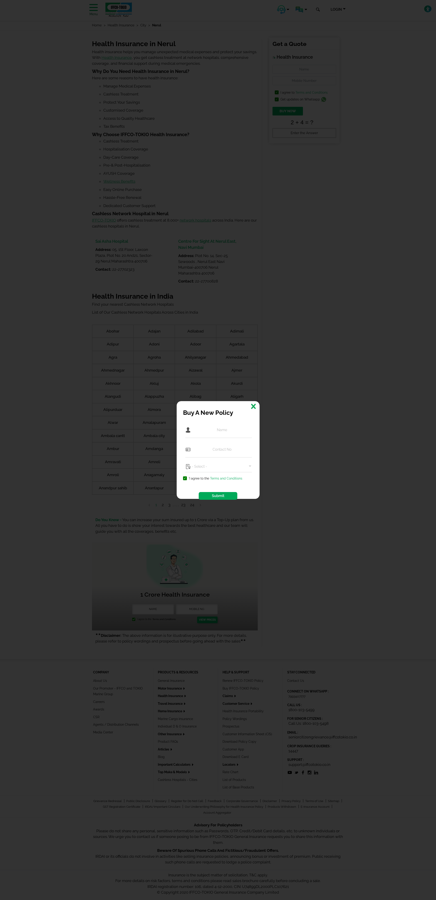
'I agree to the (215, 478)
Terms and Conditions (226, 478)
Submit (218, 496)
